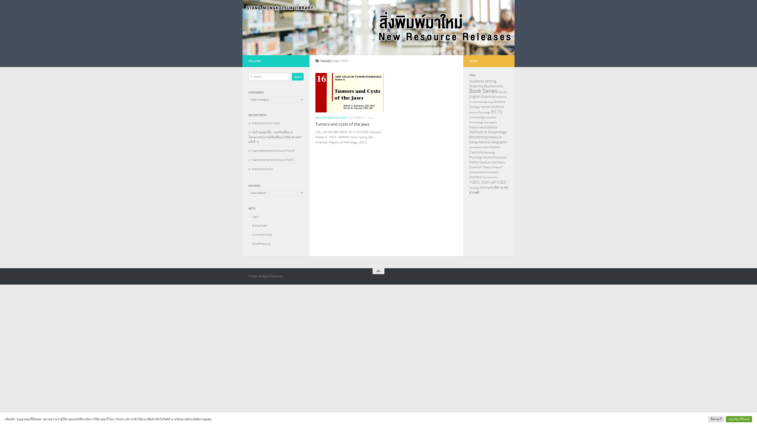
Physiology (476, 157)
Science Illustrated (488, 172)
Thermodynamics (490, 177)
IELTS (496, 112)
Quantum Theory (480, 167)
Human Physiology (479, 112)
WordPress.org (261, 244)
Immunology (477, 117)
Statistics (475, 177)
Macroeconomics (262, 169)
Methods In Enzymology (488, 132)
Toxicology (474, 187)
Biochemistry (493, 86)
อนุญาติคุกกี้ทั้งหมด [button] (739, 419)
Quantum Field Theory (492, 162)
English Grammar (482, 96)
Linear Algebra (490, 122)
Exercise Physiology (478, 102)
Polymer (488, 157)
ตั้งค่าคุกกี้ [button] (716, 419)
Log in (255, 216)
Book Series (483, 91)
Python (474, 162)
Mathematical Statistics (483, 127)
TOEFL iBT (488, 182)
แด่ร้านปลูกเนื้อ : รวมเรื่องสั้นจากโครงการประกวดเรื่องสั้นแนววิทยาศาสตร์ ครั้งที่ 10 (274, 137)
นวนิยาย (496, 187)
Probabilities (500, 157)
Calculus (502, 91)
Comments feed (262, 234)
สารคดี (474, 192)
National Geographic (493, 142)
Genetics (499, 102)
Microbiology (479, 137)
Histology (474, 107)
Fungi (490, 102)
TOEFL (474, 182)
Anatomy (476, 86)
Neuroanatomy (476, 147)
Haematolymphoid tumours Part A (273, 160)
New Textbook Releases (331, 118)
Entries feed (259, 225)
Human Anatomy (492, 107)
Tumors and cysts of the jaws (342, 124)
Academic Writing (482, 81)
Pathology (489, 152)
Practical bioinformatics (266, 123)
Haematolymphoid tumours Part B (273, 151)
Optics (486, 147)
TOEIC (502, 182)
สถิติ (505, 187)
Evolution (501, 96)
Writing (484, 187)
